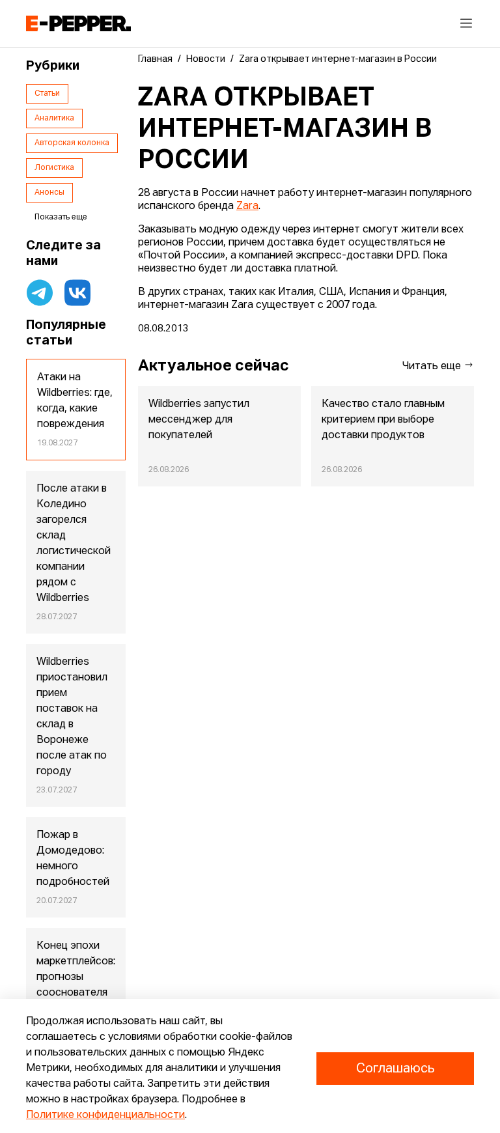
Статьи (47, 94)
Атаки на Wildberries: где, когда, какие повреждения (75, 401)
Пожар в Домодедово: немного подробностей (72, 859)
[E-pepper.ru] (78, 23)
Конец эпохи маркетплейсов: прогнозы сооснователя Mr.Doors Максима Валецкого (75, 993)
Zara (247, 206)
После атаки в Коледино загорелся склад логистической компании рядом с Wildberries (73, 544)
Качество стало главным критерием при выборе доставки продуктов (383, 420)
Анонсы (49, 193)
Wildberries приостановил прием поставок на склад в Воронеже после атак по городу (71, 717)
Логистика (54, 168)
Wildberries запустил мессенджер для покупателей (198, 420)
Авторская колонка (72, 143)
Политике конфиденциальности (105, 1115)
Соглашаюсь (395, 1068)
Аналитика (54, 118)
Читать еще (433, 366)
